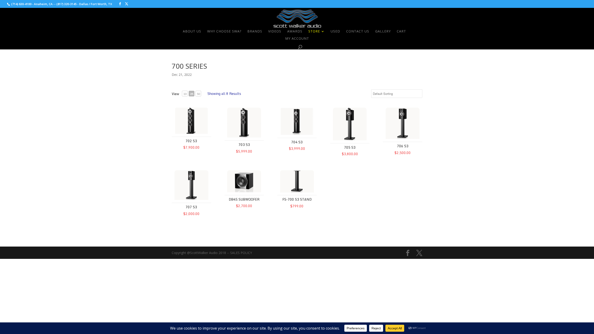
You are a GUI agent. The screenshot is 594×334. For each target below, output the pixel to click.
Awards (294, 31)
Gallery (383, 31)
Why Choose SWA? (224, 31)
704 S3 (297, 142)
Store (314, 31)
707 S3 (191, 207)
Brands (254, 31)
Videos (274, 31)
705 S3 (349, 147)
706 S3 (402, 146)
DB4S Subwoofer (244, 199)
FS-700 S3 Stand (297, 199)
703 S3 (244, 144)
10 (185, 94)
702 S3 (191, 141)
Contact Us (357, 31)
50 (198, 94)
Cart (401, 31)
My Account (297, 39)
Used (335, 31)
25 (191, 94)
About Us (192, 31)
